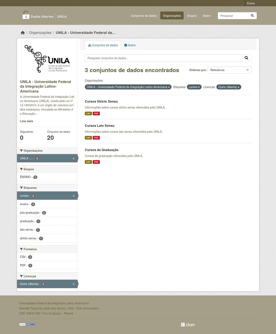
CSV (88, 113)
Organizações (172, 16)
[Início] (23, 32)
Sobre (207, 16)
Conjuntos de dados (144, 16)
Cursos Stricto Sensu (101, 101)
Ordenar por (197, 70)
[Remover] (169, 87)
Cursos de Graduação (102, 149)
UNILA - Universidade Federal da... (85, 32)
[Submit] (252, 15)
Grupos (192, 16)
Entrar (251, 3)
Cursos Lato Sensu (100, 125)
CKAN (188, 324)
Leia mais (26, 121)
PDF (96, 113)
